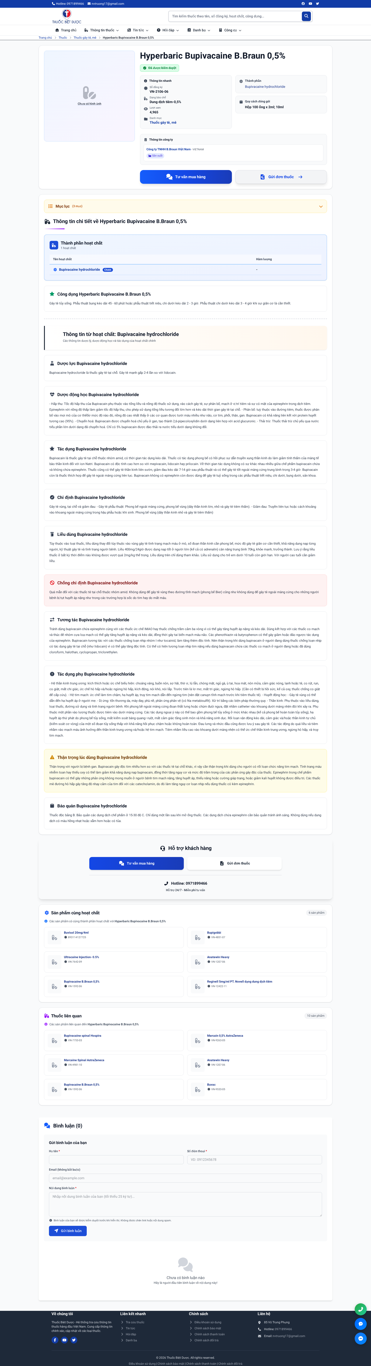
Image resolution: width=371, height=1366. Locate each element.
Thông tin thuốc (102, 30)
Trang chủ (68, 30)
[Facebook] (303, 4)
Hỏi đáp (169, 30)
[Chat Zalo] (361, 1324)
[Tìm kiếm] (306, 16)
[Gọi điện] (361, 1309)
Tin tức (139, 30)
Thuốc (63, 37)
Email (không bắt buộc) (64, 1169)
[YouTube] (310, 4)
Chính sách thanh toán (210, 1334)
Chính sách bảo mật (208, 1328)
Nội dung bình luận (62, 1188)
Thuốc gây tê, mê (85, 37)
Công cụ (231, 30)
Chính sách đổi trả (207, 1340)
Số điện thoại (197, 1151)
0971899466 (283, 1329)
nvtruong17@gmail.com (289, 1336)
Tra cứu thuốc (135, 1322)
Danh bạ (200, 30)
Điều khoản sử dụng (208, 1322)
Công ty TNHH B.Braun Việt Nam (175, 149)
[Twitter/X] (318, 4)
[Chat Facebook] (361, 1339)
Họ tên (54, 1151)
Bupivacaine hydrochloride (265, 87)
